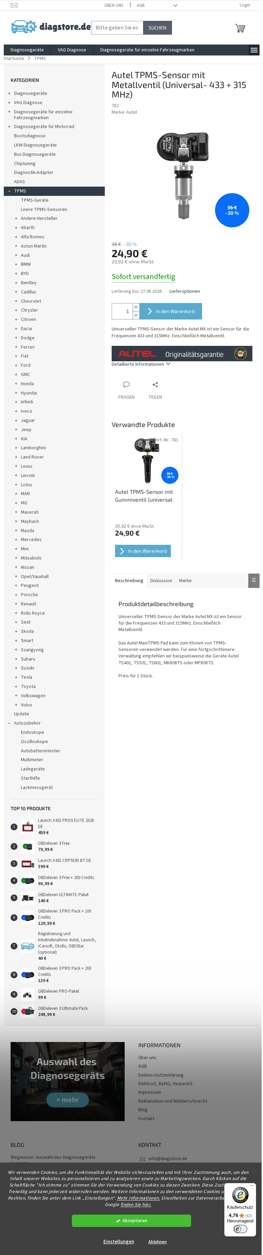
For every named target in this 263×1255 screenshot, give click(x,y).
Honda (27, 383)
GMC (25, 374)
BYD (25, 273)
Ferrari (28, 347)
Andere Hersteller (39, 218)
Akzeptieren (135, 1220)
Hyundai (29, 393)
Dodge (28, 338)
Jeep (26, 429)
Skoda (27, 631)
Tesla (26, 677)
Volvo (26, 705)
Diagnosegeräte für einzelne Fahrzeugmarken (43, 115)
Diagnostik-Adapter (33, 172)
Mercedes (31, 539)
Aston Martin (34, 246)
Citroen (28, 319)
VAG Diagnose (28, 102)
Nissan (27, 567)
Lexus (27, 466)
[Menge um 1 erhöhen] (136, 307)
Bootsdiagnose (30, 136)
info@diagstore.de (168, 1158)
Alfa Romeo (33, 237)
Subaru (28, 659)
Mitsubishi (31, 558)
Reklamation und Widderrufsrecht (172, 1101)
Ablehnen (157, 1242)
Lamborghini (33, 447)
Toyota (28, 686)
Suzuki (27, 668)
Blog (143, 1109)
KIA (24, 439)
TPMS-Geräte (35, 200)
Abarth (28, 227)
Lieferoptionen (185, 291)
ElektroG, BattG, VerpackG (165, 1083)
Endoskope (32, 732)
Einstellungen (118, 1241)
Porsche (29, 594)
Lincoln (28, 475)
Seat (25, 622)
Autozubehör (27, 723)
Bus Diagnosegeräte (35, 154)
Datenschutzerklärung (161, 1075)
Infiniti (27, 402)
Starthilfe (30, 778)
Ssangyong (32, 650)
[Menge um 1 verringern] (136, 315)
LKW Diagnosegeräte (35, 145)
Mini (25, 548)
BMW (26, 264)
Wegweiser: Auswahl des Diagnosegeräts (53, 1157)
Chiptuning (25, 163)
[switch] (240, 1229)
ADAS (19, 181)
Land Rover (32, 457)
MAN (25, 493)
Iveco (26, 411)
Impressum (149, 1092)
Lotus (26, 484)
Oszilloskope (34, 741)
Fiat (24, 356)
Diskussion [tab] (161, 580)
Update (21, 714)
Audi (25, 255)
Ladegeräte (33, 769)
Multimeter (32, 759)
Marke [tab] (185, 580)
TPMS (20, 191)
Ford (25, 365)
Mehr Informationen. (138, 1198)
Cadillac (29, 292)
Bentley (29, 282)
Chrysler (29, 310)
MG (24, 503)
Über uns (113, 5)
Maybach (30, 521)
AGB (141, 5)
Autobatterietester (40, 751)
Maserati (30, 512)
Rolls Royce (33, 613)
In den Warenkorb (175, 311)
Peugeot (30, 585)
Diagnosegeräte (30, 93)
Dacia (26, 328)
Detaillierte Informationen (138, 364)
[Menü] (252, 1187)
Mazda (27, 530)
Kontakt (146, 1118)
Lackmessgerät (37, 787)
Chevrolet (31, 301)
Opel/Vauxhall (35, 576)
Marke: (124, 112)
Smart (27, 640)
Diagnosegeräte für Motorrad (44, 126)
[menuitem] (27, 50)
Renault (28, 604)
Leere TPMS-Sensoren (44, 209)
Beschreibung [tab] (129, 580)
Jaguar (28, 420)
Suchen (157, 27)
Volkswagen (33, 695)
